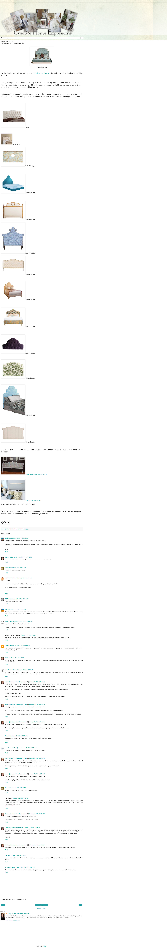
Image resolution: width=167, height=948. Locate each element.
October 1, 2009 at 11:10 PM (20, 538)
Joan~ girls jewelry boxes (12, 867)
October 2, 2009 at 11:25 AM (37, 704)
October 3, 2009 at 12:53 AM (32, 827)
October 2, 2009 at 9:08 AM (16, 657)
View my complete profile (13, 920)
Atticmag (7, 609)
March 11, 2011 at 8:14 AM (28, 867)
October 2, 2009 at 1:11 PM (29, 748)
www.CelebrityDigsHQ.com (13, 748)
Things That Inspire (11, 621)
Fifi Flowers (8, 599)
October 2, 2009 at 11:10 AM (25, 669)
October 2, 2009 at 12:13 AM (20, 599)
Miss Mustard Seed (10, 669)
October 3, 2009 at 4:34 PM (18, 855)
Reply (6, 552)
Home (41, 905)
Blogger (45, 946)
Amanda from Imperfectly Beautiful (36, 474)
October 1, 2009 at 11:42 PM (24, 557)
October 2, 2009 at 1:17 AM (18, 609)
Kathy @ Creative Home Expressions (16, 682)
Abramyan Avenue (10, 557)
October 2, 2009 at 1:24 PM (37, 758)
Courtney (8, 855)
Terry (6, 657)
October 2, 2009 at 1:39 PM (18, 787)
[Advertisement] (42, 5)
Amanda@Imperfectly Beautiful (14, 827)
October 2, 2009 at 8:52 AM (22, 645)
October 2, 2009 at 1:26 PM (37, 774)
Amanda (7, 567)
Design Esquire (9, 645)
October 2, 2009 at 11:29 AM (37, 722)
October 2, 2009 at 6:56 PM (20, 798)
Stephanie (8, 736)
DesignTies (8, 538)
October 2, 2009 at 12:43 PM (19, 736)
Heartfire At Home (10, 578)
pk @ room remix (10, 805)
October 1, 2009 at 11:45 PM (18, 567)
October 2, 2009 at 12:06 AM (24, 578)
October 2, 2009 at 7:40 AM (28, 635)
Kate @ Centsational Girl (33, 500)
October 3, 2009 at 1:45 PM (37, 845)
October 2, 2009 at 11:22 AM (37, 682)
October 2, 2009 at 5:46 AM (24, 621)
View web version (42, 908)
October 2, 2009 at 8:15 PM (37, 813)
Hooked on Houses (42, 73)
